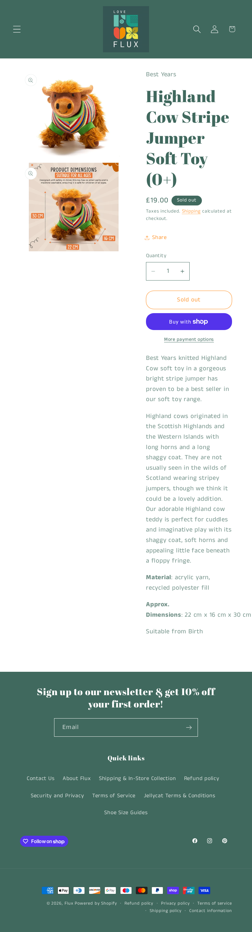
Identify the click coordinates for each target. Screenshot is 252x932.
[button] (17, 29)
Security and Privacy (57, 796)
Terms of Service (114, 796)
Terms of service (214, 903)
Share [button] (159, 237)
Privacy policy (175, 903)
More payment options (189, 340)
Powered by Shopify (96, 903)
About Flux (77, 779)
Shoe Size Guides (126, 813)
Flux (69, 903)
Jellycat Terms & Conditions (179, 796)
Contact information (210, 911)
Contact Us (41, 779)
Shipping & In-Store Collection (137, 779)
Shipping (191, 211)
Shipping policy (166, 911)
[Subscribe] (189, 727)
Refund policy (201, 779)
